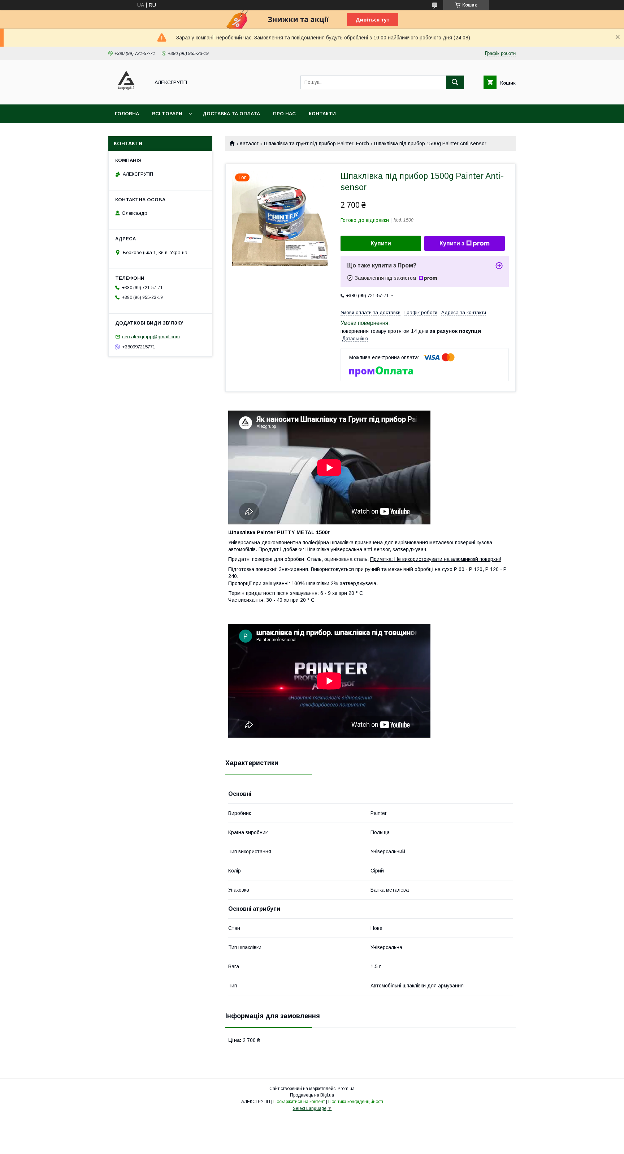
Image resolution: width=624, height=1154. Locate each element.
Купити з (451, 243)
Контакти (322, 113)
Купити (380, 243)
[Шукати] (455, 82)
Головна (127, 113)
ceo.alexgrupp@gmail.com (151, 336)
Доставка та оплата (231, 113)
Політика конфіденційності (355, 1101)
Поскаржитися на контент (299, 1101)
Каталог (249, 143)
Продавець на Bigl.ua (312, 1095)
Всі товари (167, 113)
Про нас (284, 113)
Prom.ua (346, 1088)
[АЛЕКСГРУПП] (127, 95)
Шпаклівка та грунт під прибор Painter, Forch (316, 143)
